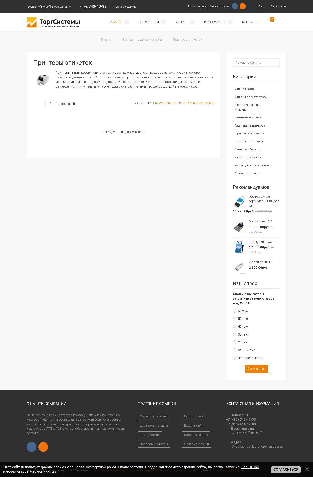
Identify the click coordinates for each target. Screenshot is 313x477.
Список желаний (196, 444)
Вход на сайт (193, 425)
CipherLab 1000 (260, 262)
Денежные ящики (248, 117)
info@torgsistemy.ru (124, 6)
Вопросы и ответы (154, 444)
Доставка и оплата (154, 425)
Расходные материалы (252, 165)
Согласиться (286, 469)
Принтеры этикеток (249, 133)
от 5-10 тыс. (247, 350)
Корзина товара (196, 435)
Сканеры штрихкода (250, 125)
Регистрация (278, 6)
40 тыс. (243, 327)
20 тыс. (243, 342)
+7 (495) (92, 6)
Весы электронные (249, 141)
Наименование (164, 103)
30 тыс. (243, 334)
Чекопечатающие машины (248, 107)
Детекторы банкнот (249, 157)
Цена (181, 103)
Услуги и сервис (247, 173)
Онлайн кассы (245, 89)
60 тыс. (243, 311)
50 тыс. (243, 319)
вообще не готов (250, 358)
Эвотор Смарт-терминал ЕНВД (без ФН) (264, 201)
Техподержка (150, 435)
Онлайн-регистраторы (251, 97)
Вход (261, 6)
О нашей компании (154, 416)
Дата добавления (200, 103)
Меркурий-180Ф (260, 242)
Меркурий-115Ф (260, 221)
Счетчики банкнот (248, 149)
